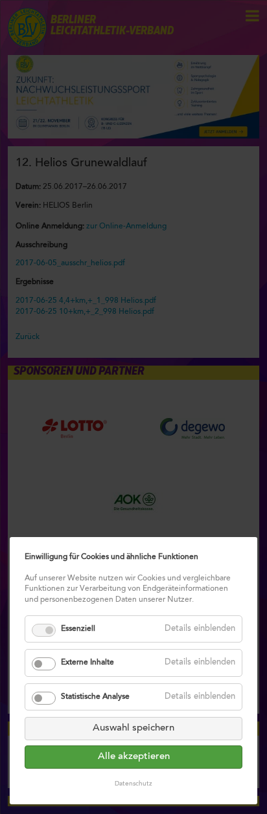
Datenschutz (133, 784)
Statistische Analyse (95, 697)
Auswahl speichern (133, 728)
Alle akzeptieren (134, 757)
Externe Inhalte (87, 662)
